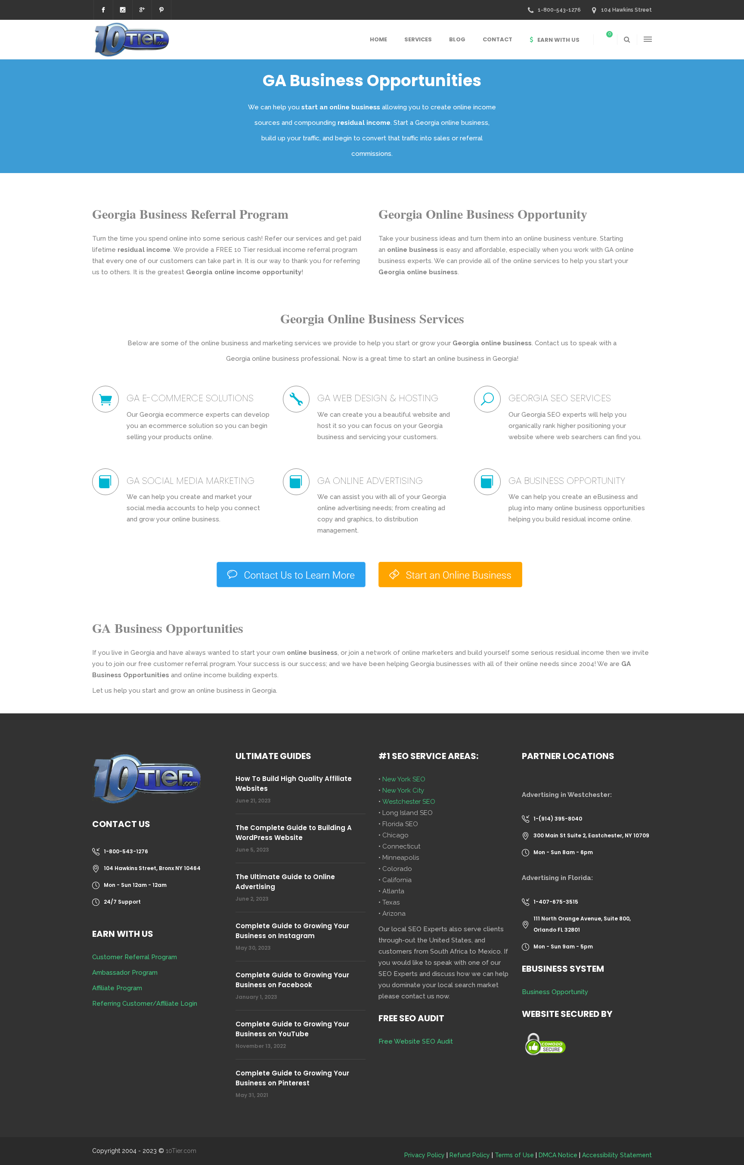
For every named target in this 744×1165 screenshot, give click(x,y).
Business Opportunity (555, 992)
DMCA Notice (558, 1155)
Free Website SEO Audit (415, 1041)
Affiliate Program (117, 988)
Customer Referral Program (134, 957)
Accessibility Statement (617, 1155)
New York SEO (403, 779)
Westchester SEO (408, 802)
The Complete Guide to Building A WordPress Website (294, 832)
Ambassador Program (125, 972)
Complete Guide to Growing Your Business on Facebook (292, 979)
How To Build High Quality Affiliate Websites (294, 783)
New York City (403, 790)
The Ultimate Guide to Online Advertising (285, 881)
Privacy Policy (424, 1155)
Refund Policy (470, 1155)
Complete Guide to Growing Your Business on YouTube (292, 1028)
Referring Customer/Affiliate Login (144, 1003)
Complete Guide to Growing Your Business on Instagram (292, 930)
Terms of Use (514, 1155)
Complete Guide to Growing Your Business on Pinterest (292, 1078)
